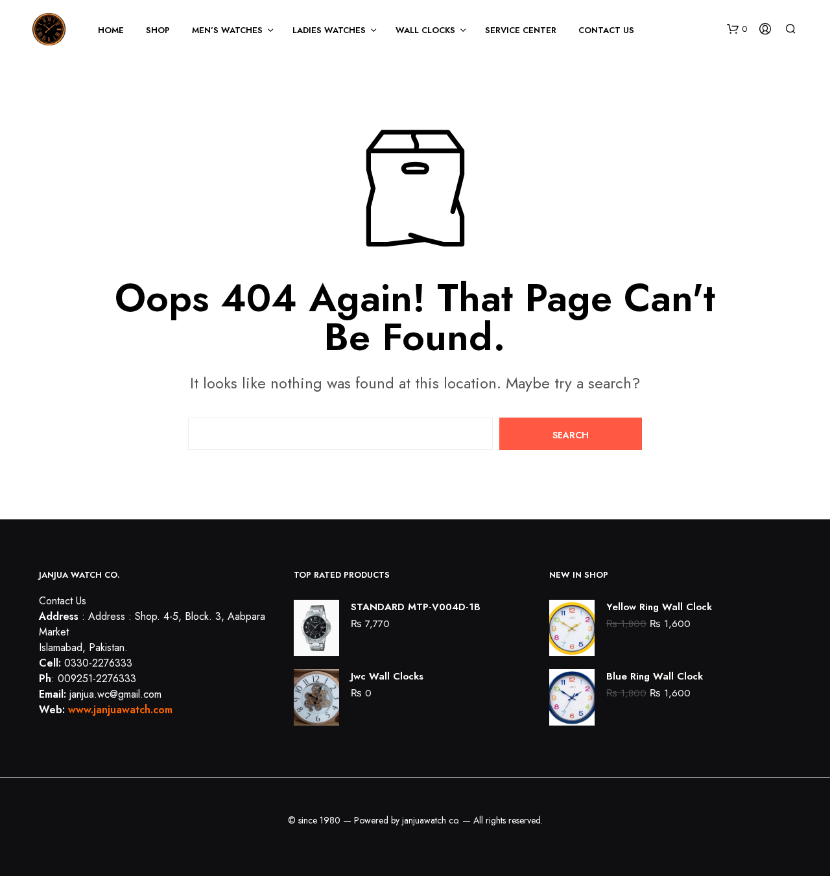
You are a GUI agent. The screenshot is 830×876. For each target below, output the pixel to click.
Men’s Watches (227, 30)
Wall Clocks (425, 30)
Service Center (520, 30)
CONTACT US (606, 30)
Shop (158, 30)
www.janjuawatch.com (120, 709)
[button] (737, 29)
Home (111, 30)
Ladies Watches (329, 30)
